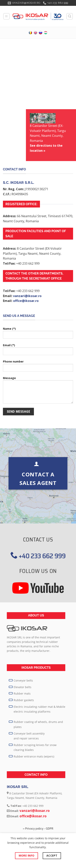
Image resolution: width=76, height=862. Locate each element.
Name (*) (9, 328)
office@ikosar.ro (26, 301)
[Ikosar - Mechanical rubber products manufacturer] (38, 16)
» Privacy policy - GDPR (38, 828)
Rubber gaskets (24, 700)
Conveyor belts (23, 680)
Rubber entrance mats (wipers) (34, 756)
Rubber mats (22, 693)
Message (9, 378)
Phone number (13, 361)
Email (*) (9, 345)
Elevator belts (22, 687)
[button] (6, 16)
